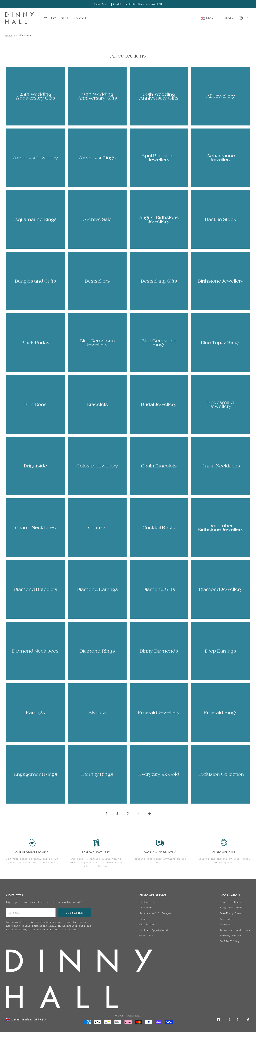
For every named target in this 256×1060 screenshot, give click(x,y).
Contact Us (147, 902)
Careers (225, 924)
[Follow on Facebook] (218, 1019)
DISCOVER (80, 18)
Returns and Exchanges (155, 913)
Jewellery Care (230, 913)
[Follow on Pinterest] (238, 1019)
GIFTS (64, 18)
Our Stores (147, 924)
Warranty (226, 919)
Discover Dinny (230, 902)
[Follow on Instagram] (228, 1019)
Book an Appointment (153, 930)
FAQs (142, 919)
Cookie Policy (229, 941)
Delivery (145, 907)
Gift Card (146, 935)
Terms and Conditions (235, 930)
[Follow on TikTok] (248, 1019)
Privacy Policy (16, 929)
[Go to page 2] (149, 813)
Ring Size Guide (231, 907)
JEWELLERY (48, 18)
